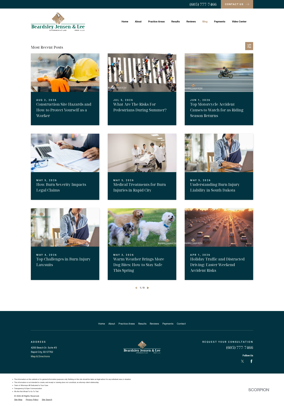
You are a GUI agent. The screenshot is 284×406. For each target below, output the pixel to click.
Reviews (154, 323)
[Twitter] (242, 361)
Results (142, 323)
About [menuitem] (138, 21)
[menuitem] (18, 400)
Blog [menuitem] (204, 21)
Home (101, 323)
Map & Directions (40, 356)
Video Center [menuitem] (239, 21)
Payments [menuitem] (219, 21)
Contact (181, 323)
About (111, 323)
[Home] (58, 21)
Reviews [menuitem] (191, 21)
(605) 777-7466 (203, 4)
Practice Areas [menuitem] (156, 21)
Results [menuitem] (175, 21)
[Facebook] (251, 361)
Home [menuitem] (125, 21)
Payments (167, 323)
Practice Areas (126, 323)
